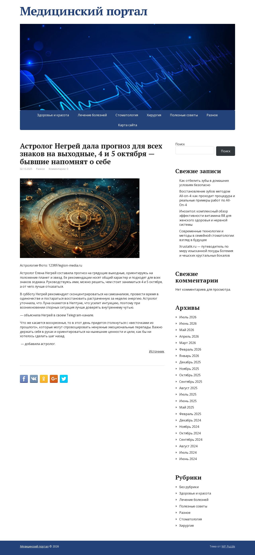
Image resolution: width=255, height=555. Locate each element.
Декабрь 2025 (190, 362)
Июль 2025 (187, 394)
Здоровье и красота (53, 115)
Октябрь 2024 (190, 433)
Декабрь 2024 (190, 420)
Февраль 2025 (190, 414)
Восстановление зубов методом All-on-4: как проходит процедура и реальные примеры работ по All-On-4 (207, 198)
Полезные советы (184, 115)
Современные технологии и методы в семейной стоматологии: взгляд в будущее (206, 235)
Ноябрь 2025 (189, 368)
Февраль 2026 (190, 349)
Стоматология (127, 115)
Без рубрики (189, 487)
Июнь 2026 (188, 323)
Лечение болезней (92, 115)
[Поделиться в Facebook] (24, 379)
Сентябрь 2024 (190, 439)
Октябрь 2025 (190, 375)
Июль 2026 (187, 317)
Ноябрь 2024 (189, 426)
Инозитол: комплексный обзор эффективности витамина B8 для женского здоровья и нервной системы (205, 218)
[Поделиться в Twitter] (64, 379)
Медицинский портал (83, 11)
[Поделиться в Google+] (54, 379)
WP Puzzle (228, 546)
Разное (212, 115)
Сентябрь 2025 (190, 381)
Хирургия (154, 115)
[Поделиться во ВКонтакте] (34, 379)
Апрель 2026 (189, 336)
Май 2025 (186, 407)
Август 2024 (188, 446)
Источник (156, 351)
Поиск (180, 144)
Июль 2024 (187, 452)
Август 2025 (188, 388)
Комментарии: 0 (58, 169)
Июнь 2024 (188, 459)
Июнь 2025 (188, 401)
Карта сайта (127, 125)
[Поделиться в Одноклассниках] (44, 379)
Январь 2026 (189, 356)
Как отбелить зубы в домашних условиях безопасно (204, 182)
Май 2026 (186, 330)
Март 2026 (187, 343)
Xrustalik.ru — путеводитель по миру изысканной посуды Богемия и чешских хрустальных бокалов (206, 251)
